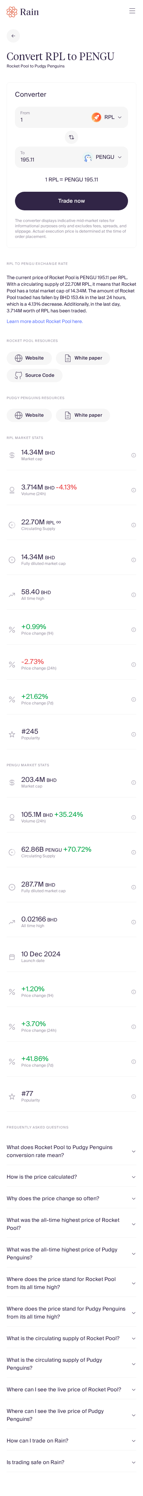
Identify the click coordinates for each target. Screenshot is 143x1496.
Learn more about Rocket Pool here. (45, 322)
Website (34, 358)
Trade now (71, 201)
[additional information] (133, 455)
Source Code (40, 375)
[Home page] (23, 12)
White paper (88, 358)
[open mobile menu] (132, 12)
